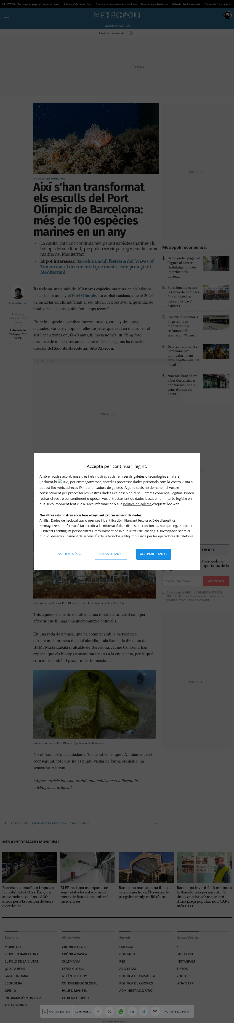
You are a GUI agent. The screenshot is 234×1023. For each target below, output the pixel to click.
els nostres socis (103, 476)
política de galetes (137, 504)
